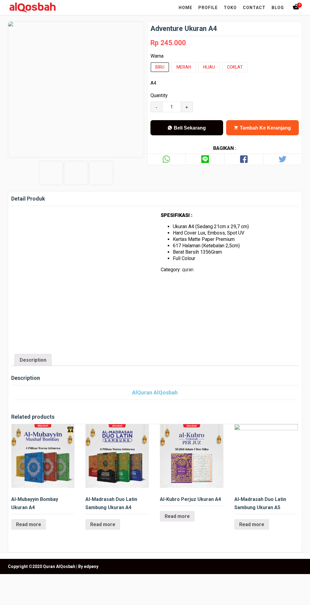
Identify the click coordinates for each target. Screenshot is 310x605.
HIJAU (209, 67)
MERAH (183, 67)
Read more (28, 524)
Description (33, 360)
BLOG (278, 7)
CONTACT (254, 7)
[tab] (33, 360)
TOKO (230, 7)
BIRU (159, 67)
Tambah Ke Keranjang (265, 127)
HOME (185, 7)
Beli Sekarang (189, 127)
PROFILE (208, 7)
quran (187, 269)
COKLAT (235, 67)
